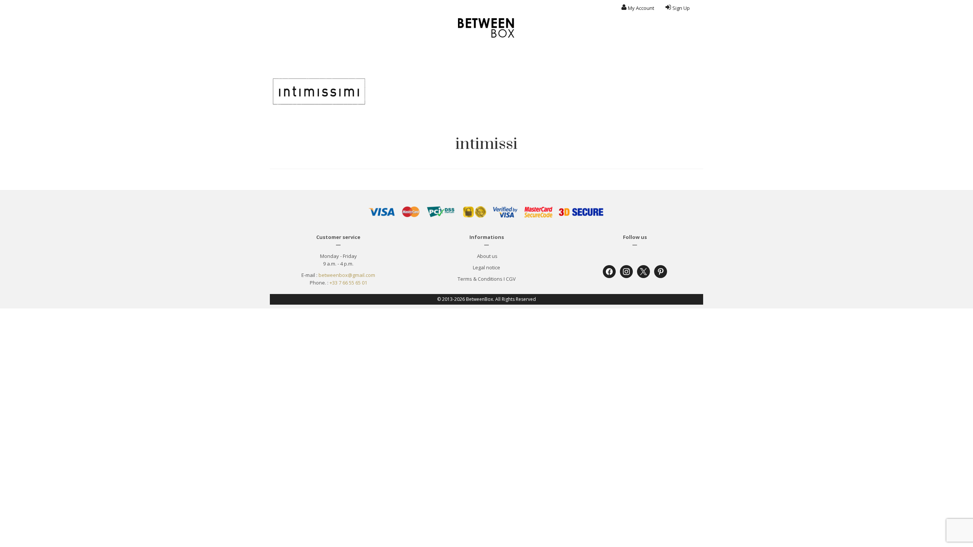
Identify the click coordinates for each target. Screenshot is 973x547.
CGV (511, 278)
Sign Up (681, 8)
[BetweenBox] (486, 28)
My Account (641, 8)
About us (487, 256)
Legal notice (486, 267)
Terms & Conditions (480, 278)
